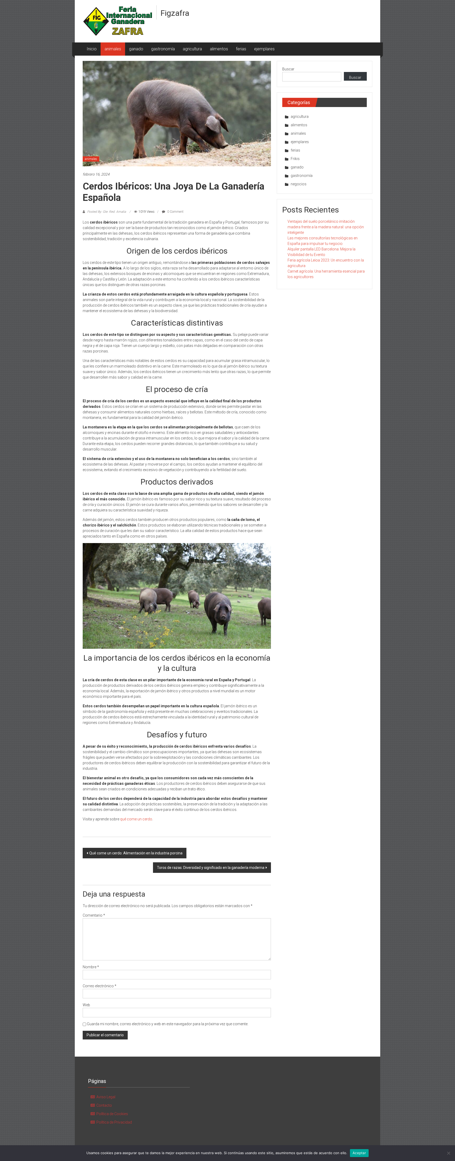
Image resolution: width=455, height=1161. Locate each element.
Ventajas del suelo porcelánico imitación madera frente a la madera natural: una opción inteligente (326, 227)
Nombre (91, 967)
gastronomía (163, 48)
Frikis (295, 159)
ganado (136, 48)
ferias (241, 48)
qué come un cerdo (136, 819)
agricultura (192, 48)
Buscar (288, 69)
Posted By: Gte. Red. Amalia (106, 212)
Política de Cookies (112, 1114)
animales (113, 48)
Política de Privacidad (114, 1122)
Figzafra (175, 13)
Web (86, 1005)
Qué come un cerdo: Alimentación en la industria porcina (135, 853)
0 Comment (175, 212)
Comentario (94, 915)
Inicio (92, 48)
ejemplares (264, 48)
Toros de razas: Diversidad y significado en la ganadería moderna (210, 867)
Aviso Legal (105, 1097)
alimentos (219, 48)
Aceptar (359, 1153)
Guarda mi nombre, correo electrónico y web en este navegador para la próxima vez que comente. (167, 1024)
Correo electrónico (99, 986)
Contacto (104, 1105)
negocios (298, 184)
